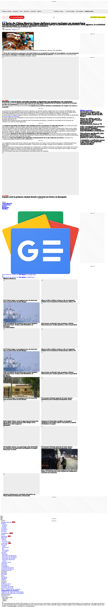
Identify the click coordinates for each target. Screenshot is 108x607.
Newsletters (6, 533)
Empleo (3, 582)
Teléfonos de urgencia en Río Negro (12, 592)
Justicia (4, 526)
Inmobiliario (5, 566)
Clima (3, 546)
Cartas (4, 561)
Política (3, 524)
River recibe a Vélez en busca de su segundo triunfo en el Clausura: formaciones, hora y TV (58, 301)
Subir (4, 600)
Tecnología (5, 550)
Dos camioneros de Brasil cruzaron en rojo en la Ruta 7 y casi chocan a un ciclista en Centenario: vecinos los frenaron (59, 471)
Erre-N (4, 540)
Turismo (3, 530)
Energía (3, 528)
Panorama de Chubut (8, 558)
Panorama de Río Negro (9, 557)
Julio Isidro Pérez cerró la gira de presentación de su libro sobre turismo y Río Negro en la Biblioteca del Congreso (20, 422)
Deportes (4, 538)
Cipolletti (33, 11)
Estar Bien (6, 543)
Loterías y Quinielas (7, 586)
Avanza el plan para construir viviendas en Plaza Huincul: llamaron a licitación (19, 495)
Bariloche (26, 11)
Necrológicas (80, 11)
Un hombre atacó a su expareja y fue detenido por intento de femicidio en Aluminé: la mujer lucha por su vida (20, 448)
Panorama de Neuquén (9, 555)
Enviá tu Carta (6, 562)
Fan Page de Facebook (12, 116)
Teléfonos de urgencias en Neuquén (12, 593)
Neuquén (15, 11)
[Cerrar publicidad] (1, 517)
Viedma (39, 11)
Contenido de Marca (7, 569)
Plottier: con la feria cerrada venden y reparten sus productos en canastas (37, 102)
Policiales (4, 563)
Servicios (4, 532)
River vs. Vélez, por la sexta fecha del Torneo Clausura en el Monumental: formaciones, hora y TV (91, 121)
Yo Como (4, 551)
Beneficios (4, 596)
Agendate (5, 536)
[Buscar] (7, 17)
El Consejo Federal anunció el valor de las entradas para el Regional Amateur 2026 (56, 398)
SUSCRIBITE (97, 17)
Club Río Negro (70, 11)
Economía (4, 529)
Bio (3, 549)
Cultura (3, 539)
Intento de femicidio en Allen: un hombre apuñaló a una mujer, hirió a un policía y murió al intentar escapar (58, 422)
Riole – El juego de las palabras (10, 589)
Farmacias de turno (7, 588)
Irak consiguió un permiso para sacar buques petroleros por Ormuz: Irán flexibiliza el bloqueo (92, 129)
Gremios (4, 525)
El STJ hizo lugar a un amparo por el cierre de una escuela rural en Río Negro (91, 114)
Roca (21, 11)
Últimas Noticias (8, 522)
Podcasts (4, 565)
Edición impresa (6, 570)
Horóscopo (5, 547)
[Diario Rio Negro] (2, 602)
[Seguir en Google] (3, 51)
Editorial (4, 554)
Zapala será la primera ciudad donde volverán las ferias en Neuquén (34, 197)
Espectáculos (6, 542)
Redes (3, 535)
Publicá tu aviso (6, 584)
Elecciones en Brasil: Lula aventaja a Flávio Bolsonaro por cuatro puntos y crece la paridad (92, 135)
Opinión (3, 553)
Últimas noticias (7, 11)
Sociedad (4, 545)
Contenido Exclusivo (7, 568)
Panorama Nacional (8, 559)
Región (4, 22)
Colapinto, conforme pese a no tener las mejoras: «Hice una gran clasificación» (92, 142)
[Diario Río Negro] (54, 17)
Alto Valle (4, 574)
